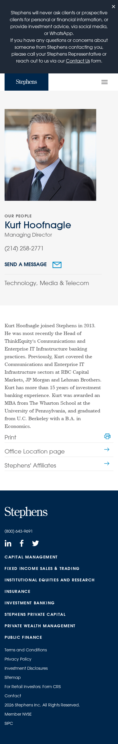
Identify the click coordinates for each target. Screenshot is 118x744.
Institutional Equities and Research (50, 580)
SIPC (9, 723)
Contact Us (78, 61)
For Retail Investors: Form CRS (33, 686)
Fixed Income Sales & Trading (42, 568)
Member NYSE (18, 714)
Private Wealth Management (40, 625)
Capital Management (31, 557)
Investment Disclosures (26, 668)
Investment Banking (30, 602)
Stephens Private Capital (35, 614)
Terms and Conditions (26, 650)
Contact (13, 695)
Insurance (17, 591)
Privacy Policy (18, 659)
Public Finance (23, 637)
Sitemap (13, 677)
